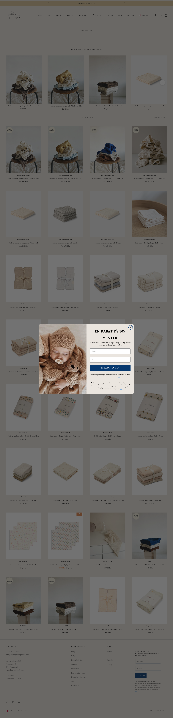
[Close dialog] (131, 327)
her (119, 377)
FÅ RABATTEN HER (110, 368)
